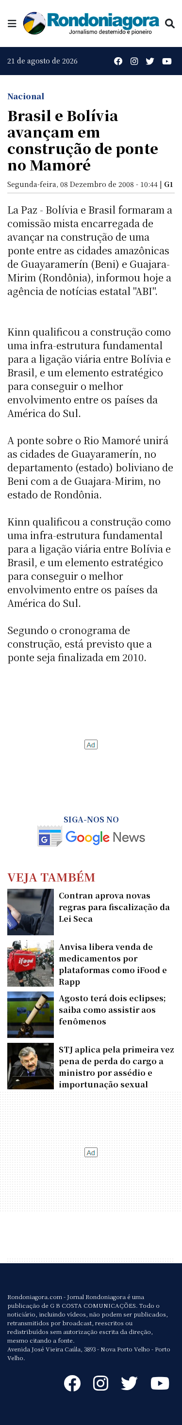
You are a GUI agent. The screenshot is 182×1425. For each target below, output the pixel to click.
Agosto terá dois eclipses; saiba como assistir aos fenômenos (112, 1009)
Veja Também (51, 876)
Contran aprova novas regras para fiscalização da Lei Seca (114, 907)
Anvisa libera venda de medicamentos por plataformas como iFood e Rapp (113, 964)
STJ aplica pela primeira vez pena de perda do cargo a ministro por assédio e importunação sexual (116, 1067)
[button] (12, 23)
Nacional (25, 96)
